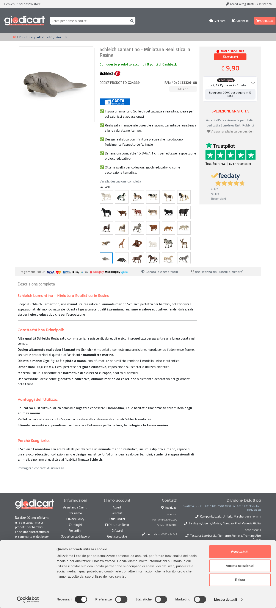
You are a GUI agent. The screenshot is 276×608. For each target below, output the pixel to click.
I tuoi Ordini (117, 518)
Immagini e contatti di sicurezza (41, 468)
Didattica (26, 37)
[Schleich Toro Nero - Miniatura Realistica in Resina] (168, 212)
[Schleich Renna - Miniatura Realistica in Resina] (183, 243)
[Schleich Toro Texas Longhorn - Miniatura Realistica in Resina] (121, 212)
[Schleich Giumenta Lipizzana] (106, 196)
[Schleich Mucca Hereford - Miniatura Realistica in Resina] (137, 212)
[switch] (121, 599)
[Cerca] (131, 20)
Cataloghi (75, 524)
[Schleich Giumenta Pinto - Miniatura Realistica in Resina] (168, 196)
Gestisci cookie (117, 536)
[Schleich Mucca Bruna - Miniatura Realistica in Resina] (152, 212)
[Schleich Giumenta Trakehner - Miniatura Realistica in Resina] (183, 259)
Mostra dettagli (225, 599)
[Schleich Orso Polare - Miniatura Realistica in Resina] (152, 243)
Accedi (241, 4)
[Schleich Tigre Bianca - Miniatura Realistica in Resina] (183, 227)
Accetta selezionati (240, 565)
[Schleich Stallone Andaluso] (121, 196)
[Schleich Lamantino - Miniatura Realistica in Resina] (106, 259)
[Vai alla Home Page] (14, 37)
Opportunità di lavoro (75, 536)
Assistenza (264, 4)
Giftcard (219, 20)
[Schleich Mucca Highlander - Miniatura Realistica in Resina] (152, 227)
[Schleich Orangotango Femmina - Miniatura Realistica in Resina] (137, 243)
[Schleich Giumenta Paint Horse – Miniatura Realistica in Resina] (168, 259)
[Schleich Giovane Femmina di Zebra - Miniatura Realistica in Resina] (168, 243)
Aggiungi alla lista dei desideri (232, 131)
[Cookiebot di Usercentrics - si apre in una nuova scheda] (28, 599)
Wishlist (117, 513)
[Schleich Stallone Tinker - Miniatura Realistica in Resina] (183, 196)
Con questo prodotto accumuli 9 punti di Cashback (138, 64)
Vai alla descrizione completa (120, 181)
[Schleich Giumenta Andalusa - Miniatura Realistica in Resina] (137, 196)
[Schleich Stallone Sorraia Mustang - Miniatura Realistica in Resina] (137, 227)
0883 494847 (169, 534)
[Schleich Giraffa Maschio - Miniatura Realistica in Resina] (121, 243)
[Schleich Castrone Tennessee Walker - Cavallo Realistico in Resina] (106, 212)
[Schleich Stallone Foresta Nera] (106, 227)
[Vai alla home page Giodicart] (24, 20)
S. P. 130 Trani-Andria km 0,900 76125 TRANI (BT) (164, 519)
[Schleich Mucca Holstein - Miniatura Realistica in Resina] (152, 196)
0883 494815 (253, 530)
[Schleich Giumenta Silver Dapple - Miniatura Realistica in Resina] (121, 227)
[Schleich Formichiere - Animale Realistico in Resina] (121, 259)
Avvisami (232, 57)
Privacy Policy (75, 518)
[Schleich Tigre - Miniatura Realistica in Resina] (168, 227)
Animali (61, 37)
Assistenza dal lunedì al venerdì (219, 271)
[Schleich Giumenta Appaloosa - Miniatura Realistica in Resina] (152, 259)
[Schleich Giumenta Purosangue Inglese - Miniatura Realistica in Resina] (137, 259)
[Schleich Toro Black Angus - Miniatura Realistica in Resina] (183, 212)
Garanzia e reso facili (161, 271)
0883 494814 (253, 517)
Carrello (266, 21)
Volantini (242, 20)
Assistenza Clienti (75, 507)
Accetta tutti (240, 551)
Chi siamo (75, 513)
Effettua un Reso (117, 524)
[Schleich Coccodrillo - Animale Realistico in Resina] (106, 243)
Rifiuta (240, 579)
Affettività (44, 37)
